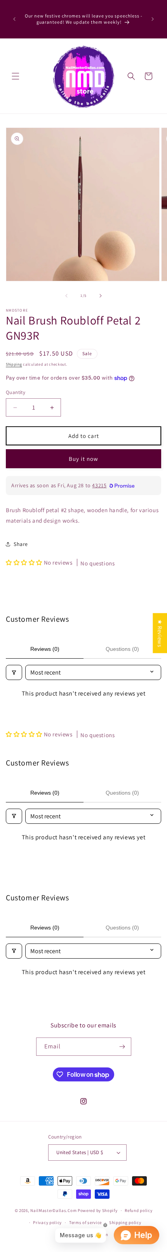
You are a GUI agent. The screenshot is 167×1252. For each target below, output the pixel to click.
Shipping (14, 364)
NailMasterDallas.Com (53, 1210)
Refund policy (138, 1210)
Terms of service (85, 1222)
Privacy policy (47, 1222)
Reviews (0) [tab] (44, 649)
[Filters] (14, 672)
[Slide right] (100, 295)
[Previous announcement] (14, 19)
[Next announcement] (152, 19)
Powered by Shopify (98, 1210)
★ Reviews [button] (160, 633)
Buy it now (83, 458)
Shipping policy (125, 1222)
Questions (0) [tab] (122, 649)
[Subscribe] (122, 1047)
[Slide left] (66, 295)
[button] (15, 76)
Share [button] (21, 544)
